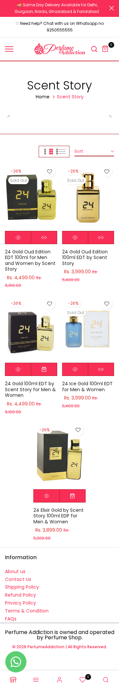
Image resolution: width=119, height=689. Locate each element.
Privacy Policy (20, 603)
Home (43, 96)
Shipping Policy (22, 587)
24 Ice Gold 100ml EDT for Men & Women (87, 386)
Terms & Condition (27, 611)
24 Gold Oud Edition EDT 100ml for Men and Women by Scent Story (30, 260)
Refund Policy (20, 595)
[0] (105, 49)
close (111, 8)
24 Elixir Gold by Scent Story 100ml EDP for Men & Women (58, 516)
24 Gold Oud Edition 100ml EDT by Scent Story (85, 257)
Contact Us (18, 579)
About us (15, 571)
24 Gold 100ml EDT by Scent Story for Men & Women (30, 389)
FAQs (11, 618)
